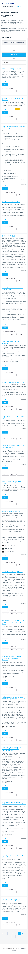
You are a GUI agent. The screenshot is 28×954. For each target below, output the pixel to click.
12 (9, 937)
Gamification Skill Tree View (11, 511)
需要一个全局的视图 (8, 236)
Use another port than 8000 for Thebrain (12, 99)
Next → (18, 937)
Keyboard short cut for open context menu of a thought (11, 900)
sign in (17, 6)
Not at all (6, 91)
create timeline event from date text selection (12, 289)
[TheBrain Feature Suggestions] (7, 3)
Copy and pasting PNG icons (11, 69)
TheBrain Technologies (7, 948)
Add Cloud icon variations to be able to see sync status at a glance (13, 698)
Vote (5, 84)
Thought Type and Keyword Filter (13, 382)
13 (13, 937)
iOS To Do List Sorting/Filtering (12, 572)
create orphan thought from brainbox (11, 482)
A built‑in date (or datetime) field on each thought (14, 127)
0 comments (23, 81)
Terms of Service (16, 948)
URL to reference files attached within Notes (12, 856)
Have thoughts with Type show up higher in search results (13, 417)
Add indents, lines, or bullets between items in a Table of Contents (11, 658)
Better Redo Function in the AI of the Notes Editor (13, 446)
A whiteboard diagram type (11, 202)
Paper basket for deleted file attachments (11, 342)
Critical (21, 91)
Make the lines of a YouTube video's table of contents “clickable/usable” (11, 749)
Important (14, 91)
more (9, 320)
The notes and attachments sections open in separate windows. (14, 803)
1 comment (23, 428)
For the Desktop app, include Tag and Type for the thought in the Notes (13, 622)
